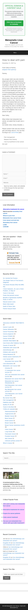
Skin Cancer (8, 438)
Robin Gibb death (8, 304)
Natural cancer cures (9, 302)
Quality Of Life (7, 404)
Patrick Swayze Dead (9, 308)
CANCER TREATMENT (9, 341)
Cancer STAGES (8, 336)
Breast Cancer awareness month (15, 425)
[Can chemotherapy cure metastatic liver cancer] (14, 264)
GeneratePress (14, 607)
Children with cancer (9, 352)
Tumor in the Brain (8, 407)
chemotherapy (7, 350)
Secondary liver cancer (12, 361)
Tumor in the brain (8, 293)
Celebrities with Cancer (10, 347)
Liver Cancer (7, 359)
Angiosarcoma (9, 413)
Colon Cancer (9, 429)
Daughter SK (7, 543)
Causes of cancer (8, 345)
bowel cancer (9, 420)
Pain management (9, 137)
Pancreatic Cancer (10, 434)
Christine (7, 368)
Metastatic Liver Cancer (14, 41)
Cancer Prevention (8, 331)
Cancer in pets (7, 327)
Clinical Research (8, 354)
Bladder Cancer (9, 416)
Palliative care (7, 402)
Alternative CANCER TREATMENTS (13, 323)
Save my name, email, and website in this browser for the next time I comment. (14, 188)
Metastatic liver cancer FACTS (14, 379)
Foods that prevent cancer (11, 295)
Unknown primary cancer (12, 440)
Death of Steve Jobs (9, 306)
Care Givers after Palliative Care (12, 343)
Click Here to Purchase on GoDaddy (14, 23)
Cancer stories (7, 338)
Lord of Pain (14, 132)
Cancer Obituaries (8, 329)
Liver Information (8, 363)
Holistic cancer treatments (11, 356)
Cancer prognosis (8, 334)
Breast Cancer (9, 423)
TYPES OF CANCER (9, 409)
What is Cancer (7, 443)
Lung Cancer (9, 431)
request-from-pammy (9, 69)
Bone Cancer (9, 418)
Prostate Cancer (10, 436)
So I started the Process (10, 278)
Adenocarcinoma (10, 411)
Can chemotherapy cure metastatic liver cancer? (13, 553)
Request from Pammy (10, 139)
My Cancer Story (8, 398)
